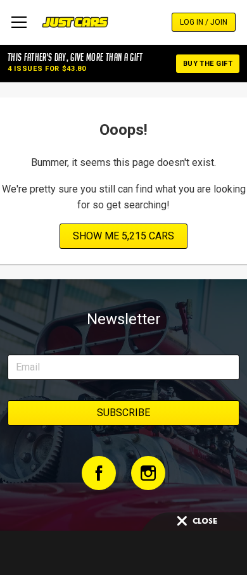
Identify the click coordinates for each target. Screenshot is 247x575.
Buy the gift (207, 64)
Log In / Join (203, 22)
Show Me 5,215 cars (123, 236)
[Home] (75, 22)
